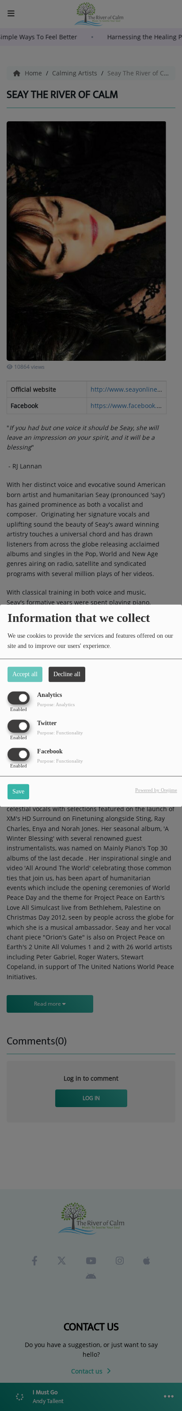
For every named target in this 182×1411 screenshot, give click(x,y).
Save (18, 791)
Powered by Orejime (156, 790)
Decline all (66, 674)
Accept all (25, 674)
